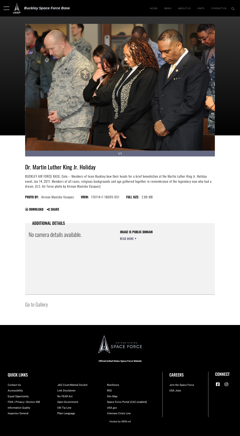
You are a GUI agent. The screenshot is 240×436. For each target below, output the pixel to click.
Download (35, 209)
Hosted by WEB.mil (120, 421)
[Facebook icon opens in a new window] (217, 384)
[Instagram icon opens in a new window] (226, 384)
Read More (127, 239)
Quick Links (18, 375)
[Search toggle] (234, 8)
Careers (176, 375)
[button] (5, 8)
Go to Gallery (36, 304)
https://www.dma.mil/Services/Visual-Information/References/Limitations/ (161, 265)
